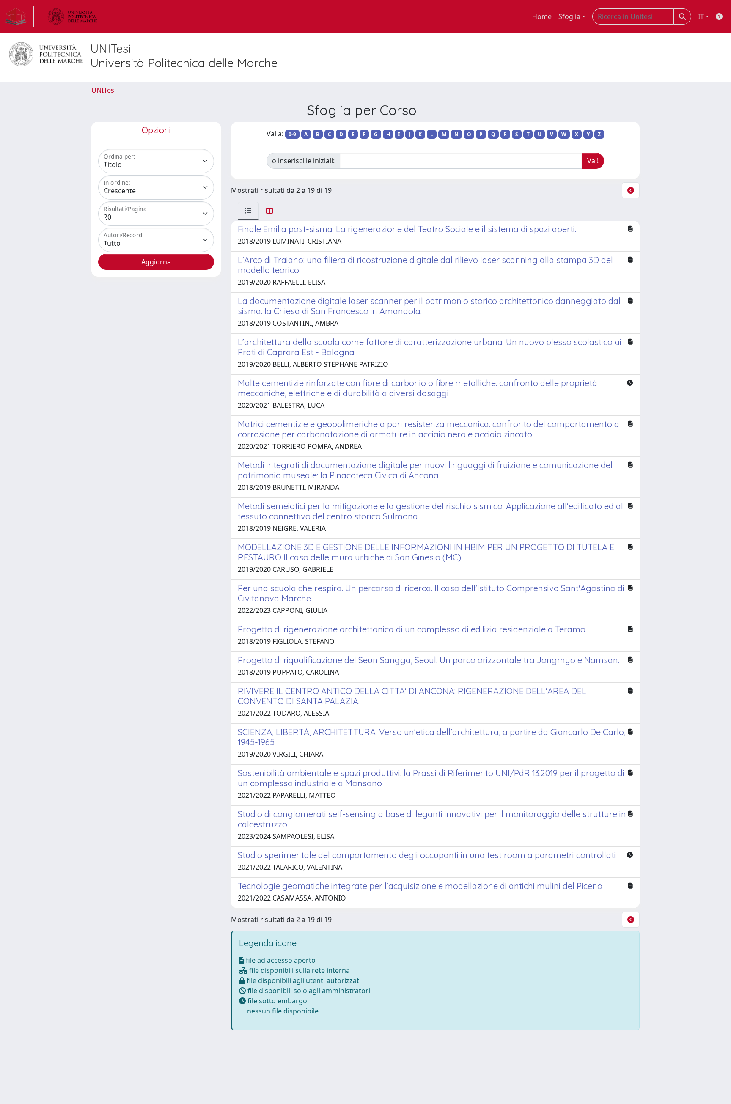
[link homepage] (19, 16)
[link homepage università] (72, 16)
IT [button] (701, 16)
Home (542, 16)
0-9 (292, 134)
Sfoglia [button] (569, 16)
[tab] (248, 211)
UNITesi (103, 90)
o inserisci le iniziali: (303, 160)
